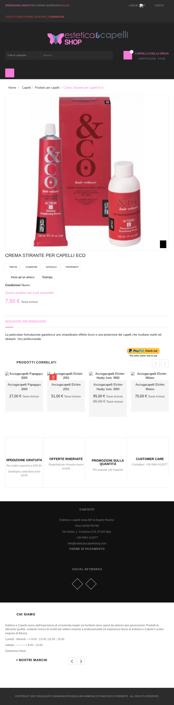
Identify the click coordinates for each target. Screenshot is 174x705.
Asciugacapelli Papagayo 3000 (24, 387)
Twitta (12, 267)
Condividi (31, 267)
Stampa (47, 277)
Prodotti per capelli (47, 87)
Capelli (26, 87)
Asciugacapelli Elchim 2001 (66, 387)
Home (11, 87)
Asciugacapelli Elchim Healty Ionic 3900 (108, 387)
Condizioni (13, 285)
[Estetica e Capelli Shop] (87, 37)
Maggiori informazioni (25, 321)
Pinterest (72, 267)
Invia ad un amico (22, 277)
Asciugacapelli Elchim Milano (149, 387)
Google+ (51, 267)
